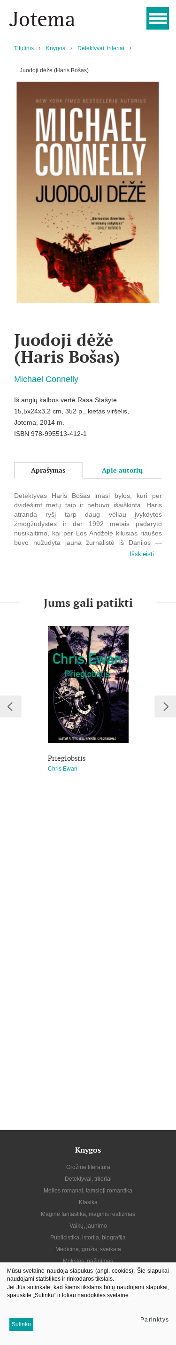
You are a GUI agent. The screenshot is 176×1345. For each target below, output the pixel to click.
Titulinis (24, 48)
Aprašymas (48, 470)
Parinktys (154, 1319)
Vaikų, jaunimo (88, 1226)
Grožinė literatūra (88, 1167)
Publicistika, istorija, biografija (88, 1237)
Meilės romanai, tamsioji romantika (88, 1190)
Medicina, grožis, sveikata (88, 1249)
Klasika (88, 1202)
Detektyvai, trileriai (100, 48)
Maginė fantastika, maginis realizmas (88, 1214)
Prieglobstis (66, 758)
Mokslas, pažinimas (88, 1261)
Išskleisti (142, 554)
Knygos (55, 48)
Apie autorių (122, 470)
